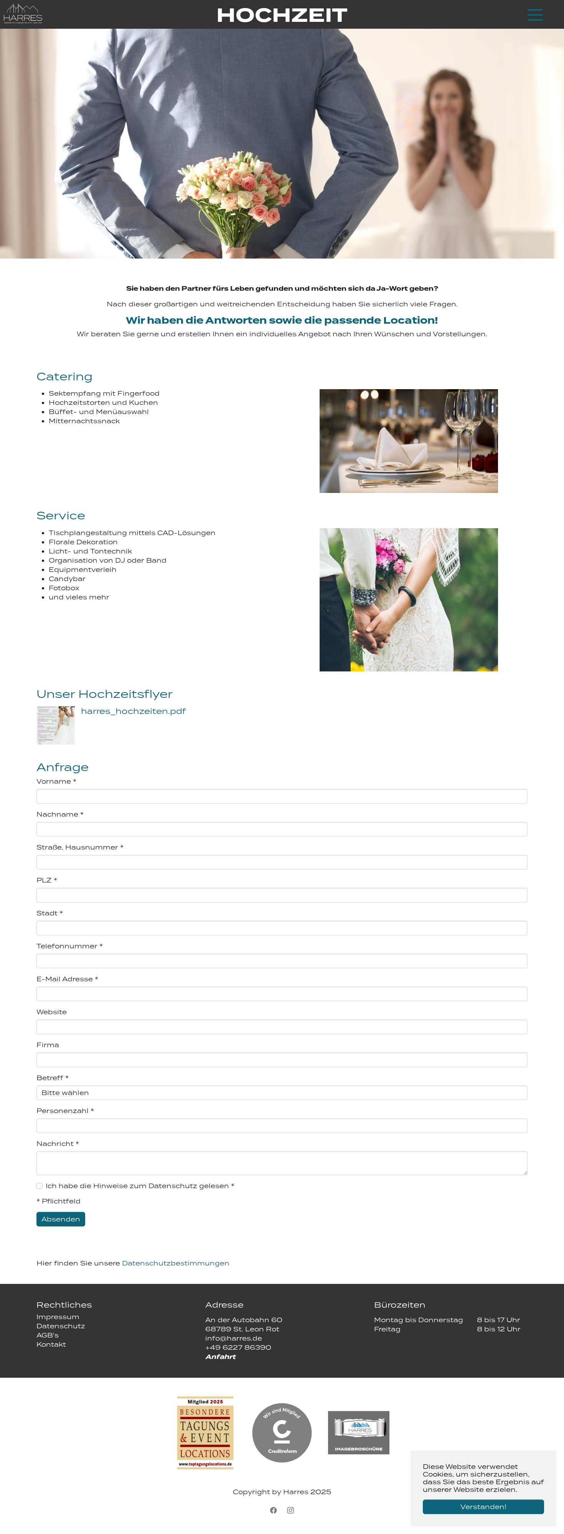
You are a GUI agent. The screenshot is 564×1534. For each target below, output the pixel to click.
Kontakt (51, 1344)
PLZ (46, 880)
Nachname (60, 814)
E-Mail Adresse (67, 979)
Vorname (56, 781)
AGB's (47, 1335)
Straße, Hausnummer (80, 847)
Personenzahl (65, 1111)
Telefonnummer (69, 946)
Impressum (57, 1317)
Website (51, 1012)
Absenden (60, 1219)
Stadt (49, 913)
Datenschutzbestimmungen (175, 1263)
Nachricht (57, 1143)
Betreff (52, 1078)
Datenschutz (60, 1326)
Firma (47, 1045)
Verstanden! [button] (483, 1507)
